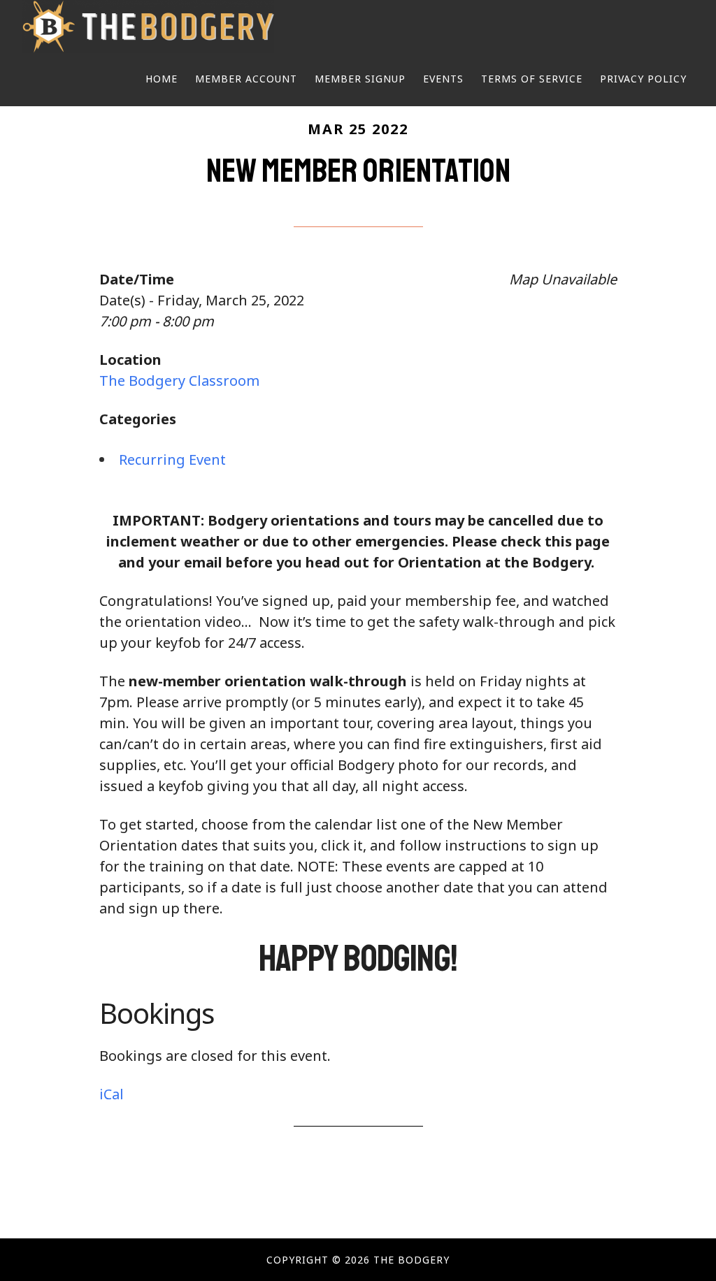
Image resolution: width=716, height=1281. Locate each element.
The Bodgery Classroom (179, 380)
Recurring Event (172, 459)
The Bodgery (148, 26)
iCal (111, 1094)
